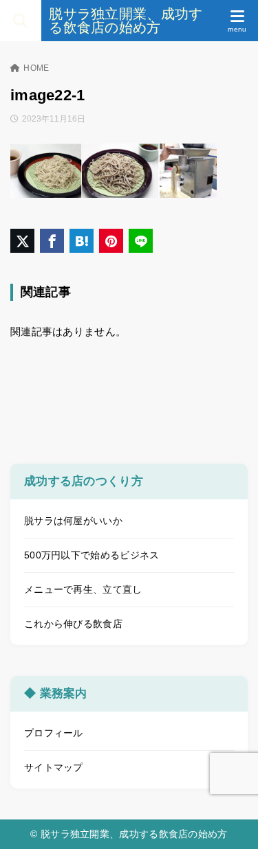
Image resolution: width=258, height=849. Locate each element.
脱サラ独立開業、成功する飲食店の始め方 (125, 20)
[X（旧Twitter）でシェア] (22, 241)
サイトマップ (53, 767)
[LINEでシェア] (141, 241)
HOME (36, 68)
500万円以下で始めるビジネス (92, 555)
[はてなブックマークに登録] (81, 241)
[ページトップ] (230, 821)
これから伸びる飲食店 (73, 623)
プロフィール (53, 732)
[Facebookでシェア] (52, 241)
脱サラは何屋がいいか (73, 520)
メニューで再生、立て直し (83, 589)
